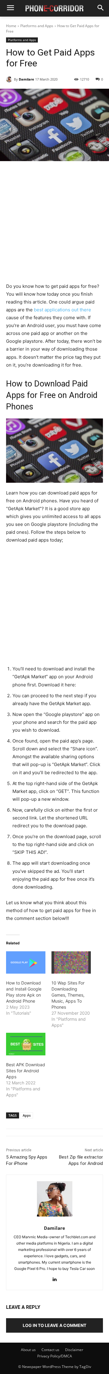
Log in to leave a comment (54, 1325)
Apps (27, 1115)
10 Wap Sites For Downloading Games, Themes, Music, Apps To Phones (67, 995)
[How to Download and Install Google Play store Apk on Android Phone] (25, 962)
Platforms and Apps (36, 25)
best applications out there (62, 310)
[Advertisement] (54, 225)
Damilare (26, 79)
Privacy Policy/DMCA (54, 1356)
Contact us (50, 1349)
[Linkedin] (54, 1278)
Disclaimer (74, 1349)
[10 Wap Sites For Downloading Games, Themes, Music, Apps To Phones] (71, 962)
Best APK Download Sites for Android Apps (25, 1070)
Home (11, 25)
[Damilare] (10, 79)
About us (28, 1349)
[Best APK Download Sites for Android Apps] (25, 1044)
